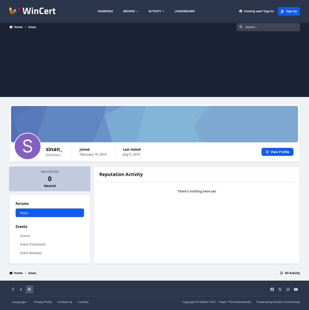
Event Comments (33, 244)
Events (25, 236)
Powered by (278, 302)
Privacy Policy (43, 302)
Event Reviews (31, 253)
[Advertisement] (154, 65)
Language (19, 302)
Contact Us (64, 302)
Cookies (83, 302)
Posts (24, 213)
